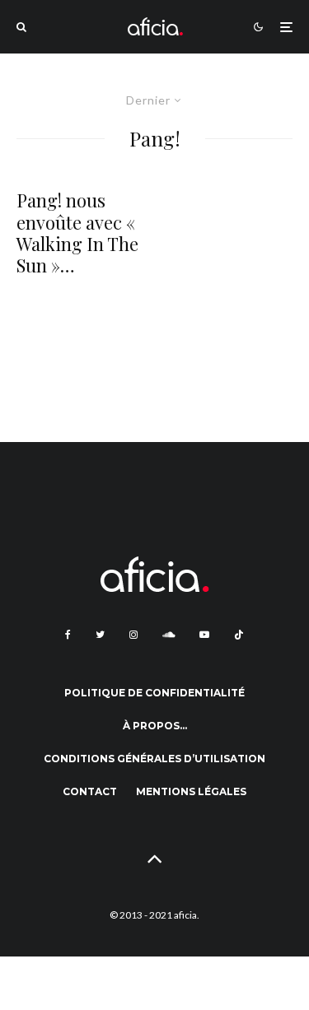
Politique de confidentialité (154, 693)
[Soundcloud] (168, 634)
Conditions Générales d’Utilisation (154, 758)
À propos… (155, 725)
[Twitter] (100, 634)
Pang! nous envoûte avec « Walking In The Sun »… (77, 233)
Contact (90, 791)
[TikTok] (239, 634)
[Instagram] (133, 634)
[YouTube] (204, 634)
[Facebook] (68, 634)
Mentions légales (191, 791)
